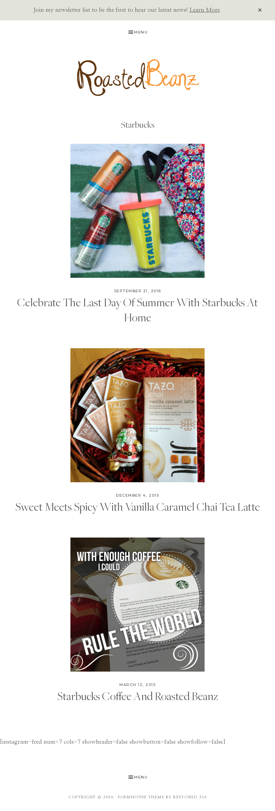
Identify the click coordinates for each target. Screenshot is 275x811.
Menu (141, 32)
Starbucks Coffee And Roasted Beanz (137, 695)
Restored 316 (190, 797)
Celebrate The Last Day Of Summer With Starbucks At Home (137, 310)
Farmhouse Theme (141, 797)
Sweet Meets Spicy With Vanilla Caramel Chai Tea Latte (137, 506)
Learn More (204, 10)
